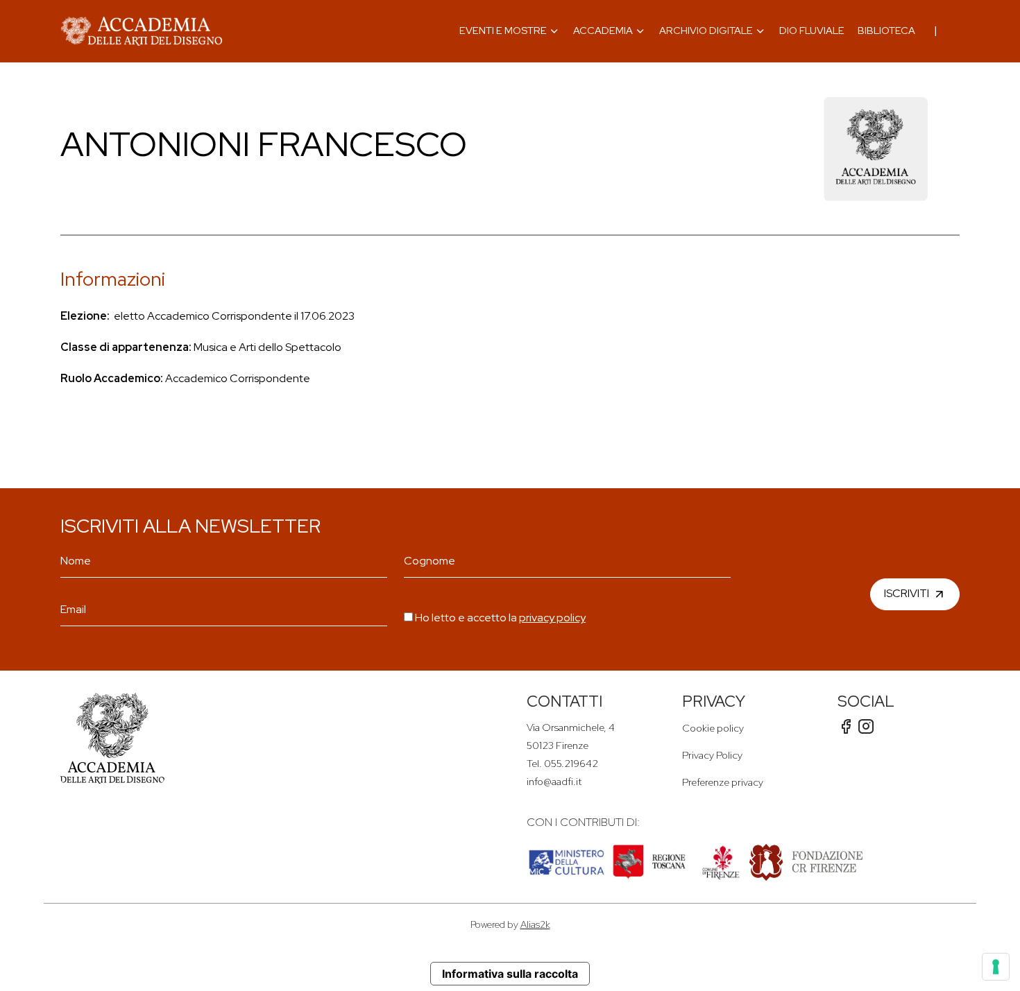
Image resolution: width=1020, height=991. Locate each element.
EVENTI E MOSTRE (503, 30)
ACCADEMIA (603, 30)
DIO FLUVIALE (811, 30)
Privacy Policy (712, 754)
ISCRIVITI (906, 592)
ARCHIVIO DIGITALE (706, 30)
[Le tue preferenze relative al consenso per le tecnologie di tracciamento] (996, 967)
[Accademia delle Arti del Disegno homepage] (141, 31)
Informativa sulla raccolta (510, 974)
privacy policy (552, 617)
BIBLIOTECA (886, 30)
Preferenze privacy (722, 782)
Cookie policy (713, 727)
